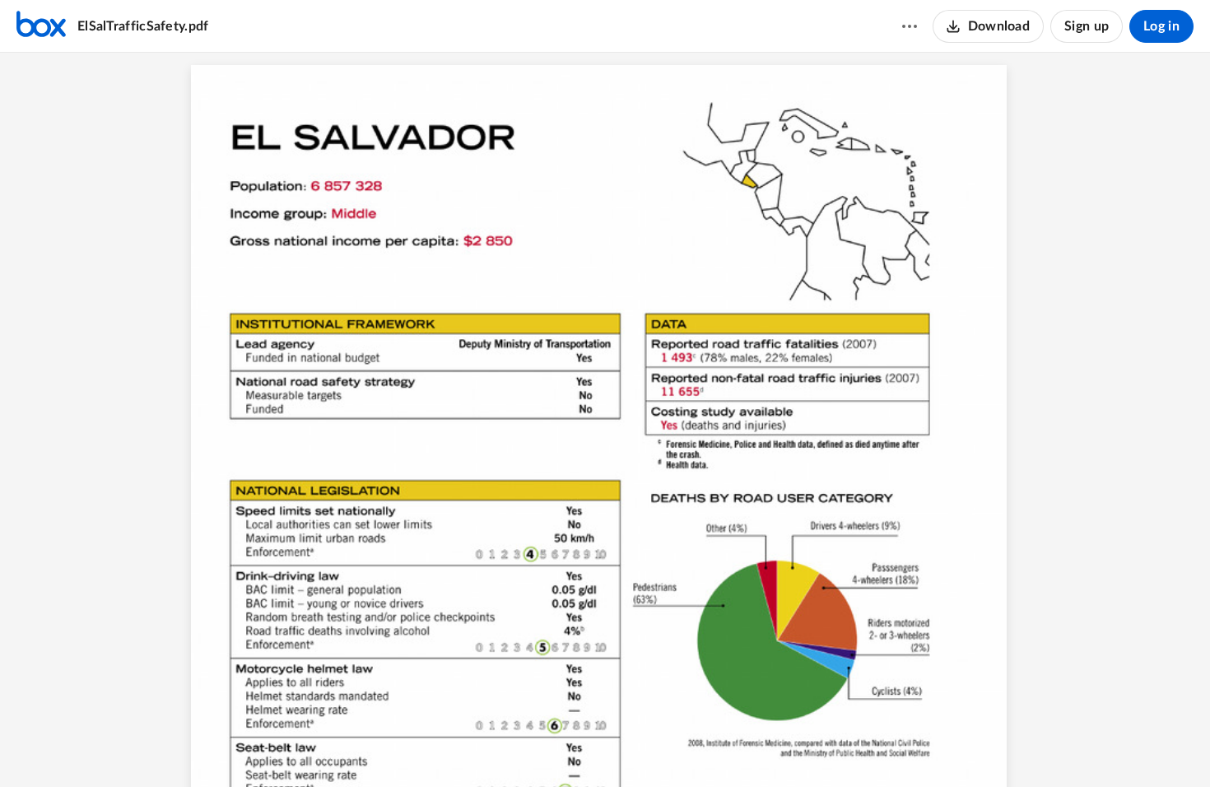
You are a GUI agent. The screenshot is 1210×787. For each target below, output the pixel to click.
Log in (1161, 26)
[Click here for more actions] (909, 26)
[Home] (41, 26)
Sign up (1086, 26)
